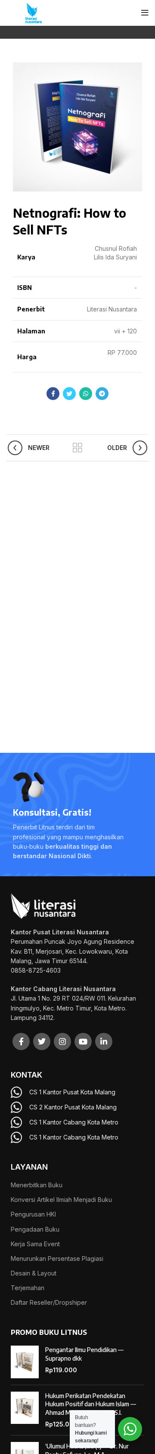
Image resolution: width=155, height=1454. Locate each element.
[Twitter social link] (69, 393)
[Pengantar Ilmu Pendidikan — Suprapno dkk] (25, 1362)
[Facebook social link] (52, 393)
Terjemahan (27, 1287)
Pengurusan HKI (33, 1214)
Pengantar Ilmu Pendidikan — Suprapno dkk (84, 1354)
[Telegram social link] (102, 393)
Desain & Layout (33, 1273)
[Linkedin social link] (103, 1041)
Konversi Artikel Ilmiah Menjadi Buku (61, 1199)
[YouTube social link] (83, 1041)
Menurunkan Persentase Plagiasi (57, 1258)
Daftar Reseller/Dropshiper (49, 1302)
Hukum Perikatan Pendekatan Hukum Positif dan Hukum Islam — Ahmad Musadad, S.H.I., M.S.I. (90, 1404)
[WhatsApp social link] (85, 393)
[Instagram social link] (62, 1041)
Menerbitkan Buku (36, 1185)
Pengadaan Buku (35, 1229)
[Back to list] (77, 447)
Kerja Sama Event (35, 1244)
